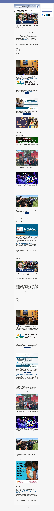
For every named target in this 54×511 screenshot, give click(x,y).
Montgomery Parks (18, 40)
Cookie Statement (36, 1)
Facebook (21, 259)
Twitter (23, 259)
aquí (28, 495)
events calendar (25, 39)
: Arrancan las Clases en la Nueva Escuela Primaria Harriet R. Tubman (26, 453)
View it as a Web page (30, 12)
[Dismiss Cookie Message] (53, 0)
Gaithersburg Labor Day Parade (25, 40)
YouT (25, 259)
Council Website (18, 259)
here (35, 245)
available (25, 244)
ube (26, 259)
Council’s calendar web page (33, 78)
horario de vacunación (25, 490)
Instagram (28, 259)
